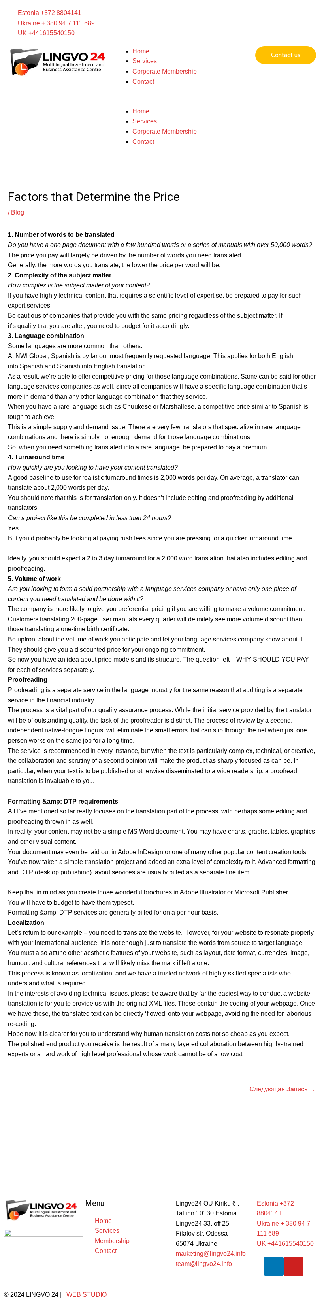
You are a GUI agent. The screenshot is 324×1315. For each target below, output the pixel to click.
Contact (143, 81)
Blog (17, 212)
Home (140, 51)
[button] (162, 101)
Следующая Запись (282, 1089)
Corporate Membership (164, 71)
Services (144, 61)
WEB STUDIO (86, 1294)
